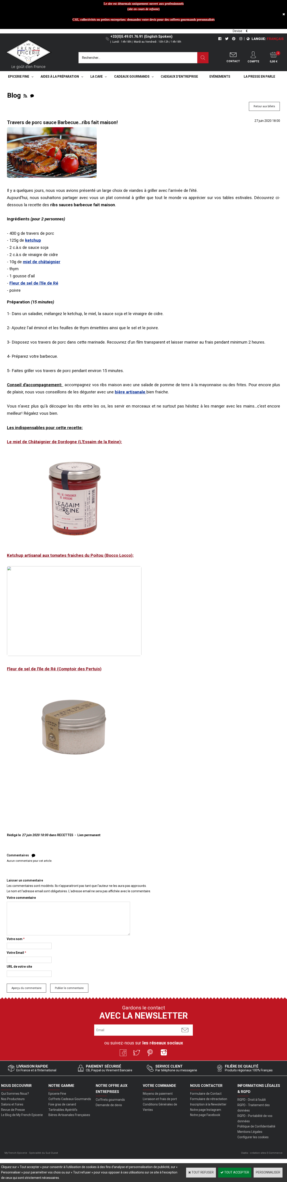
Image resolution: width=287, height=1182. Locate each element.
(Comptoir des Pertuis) (54, 669)
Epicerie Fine (18, 76)
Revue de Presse (13, 1110)
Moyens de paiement (158, 1093)
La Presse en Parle (259, 76)
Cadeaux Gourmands (132, 76)
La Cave (96, 76)
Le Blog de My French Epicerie (22, 1115)
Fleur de (33, 283)
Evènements (219, 76)
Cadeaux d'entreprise (179, 76)
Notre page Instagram (205, 1110)
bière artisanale (130, 392)
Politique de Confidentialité (256, 1126)
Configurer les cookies (253, 1137)
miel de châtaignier (41, 261)
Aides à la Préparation (60, 76)
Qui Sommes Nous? (15, 1093)
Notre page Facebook (205, 1115)
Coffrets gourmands (110, 1099)
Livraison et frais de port (160, 1099)
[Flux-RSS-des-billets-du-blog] (25, 95)
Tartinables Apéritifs (62, 1110)
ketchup (33, 240)
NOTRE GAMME (61, 1085)
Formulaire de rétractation (208, 1099)
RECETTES (65, 835)
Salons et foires (12, 1104)
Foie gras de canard (62, 1104)
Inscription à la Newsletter (208, 1104)
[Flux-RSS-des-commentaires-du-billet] (33, 855)
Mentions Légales (249, 1132)
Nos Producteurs (13, 1099)
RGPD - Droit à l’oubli (251, 1099)
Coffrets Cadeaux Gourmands (69, 1099)
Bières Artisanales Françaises (69, 1115)
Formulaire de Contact (206, 1093)
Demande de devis (109, 1105)
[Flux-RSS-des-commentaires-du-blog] (32, 95)
